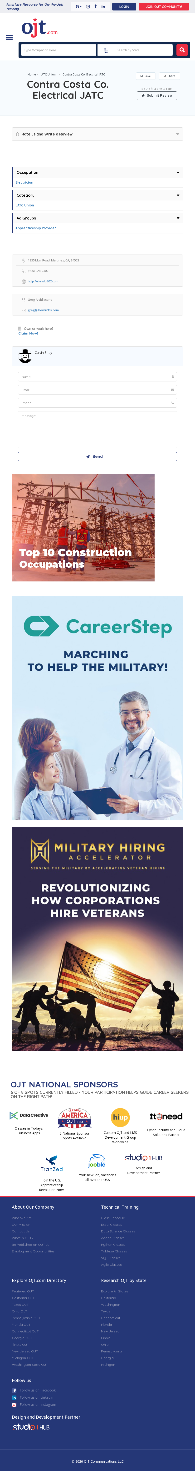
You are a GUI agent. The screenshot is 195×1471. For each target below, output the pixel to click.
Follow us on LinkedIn (36, 1397)
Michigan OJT (23, 1358)
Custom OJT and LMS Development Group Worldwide (120, 1137)
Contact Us (21, 1231)
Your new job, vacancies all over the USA (97, 1177)
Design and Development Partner (143, 1170)
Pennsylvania (111, 1351)
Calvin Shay (43, 352)
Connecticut (110, 1318)
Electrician (24, 182)
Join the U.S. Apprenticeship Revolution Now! (51, 1185)
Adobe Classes (113, 1238)
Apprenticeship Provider (35, 228)
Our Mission (21, 1224)
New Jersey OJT (25, 1351)
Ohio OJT (19, 1311)
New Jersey (110, 1331)
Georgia (107, 1358)
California (108, 1298)
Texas (105, 1311)
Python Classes (113, 1244)
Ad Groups (26, 218)
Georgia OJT (22, 1338)
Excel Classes (111, 1224)
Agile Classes (111, 1264)
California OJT (23, 1298)
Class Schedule (113, 1218)
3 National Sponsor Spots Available (74, 1135)
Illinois (105, 1338)
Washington (110, 1304)
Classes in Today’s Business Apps (29, 1130)
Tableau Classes (114, 1251)
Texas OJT (20, 1304)
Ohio (105, 1344)
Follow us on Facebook (37, 1390)
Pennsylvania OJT (26, 1318)
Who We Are (22, 1218)
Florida (106, 1324)
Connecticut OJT (25, 1331)
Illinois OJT (20, 1344)
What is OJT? (22, 1238)
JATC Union (48, 74)
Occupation (27, 172)
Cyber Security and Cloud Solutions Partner (166, 1132)
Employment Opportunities (33, 1251)
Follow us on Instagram (37, 1404)
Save (147, 76)
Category (25, 195)
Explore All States (114, 1291)
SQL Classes (111, 1258)
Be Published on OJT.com (32, 1244)
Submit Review (159, 95)
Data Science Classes (118, 1231)
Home (32, 74)
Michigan (108, 1364)
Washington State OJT (30, 1364)
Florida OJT (21, 1324)
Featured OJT (23, 1291)
